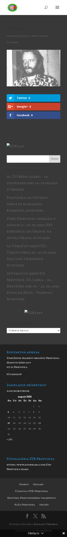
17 (9, 423)
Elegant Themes (45, 524)
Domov (24, 484)
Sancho (16, 36)
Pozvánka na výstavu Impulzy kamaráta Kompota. (27, 204)
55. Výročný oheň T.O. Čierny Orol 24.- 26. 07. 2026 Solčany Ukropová (31, 253)
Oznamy (38, 484)
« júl (10, 439)
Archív (44, 505)
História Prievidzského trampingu (31, 498)
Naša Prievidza (24, 505)
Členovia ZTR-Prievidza (31, 491)
